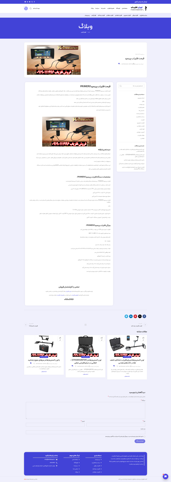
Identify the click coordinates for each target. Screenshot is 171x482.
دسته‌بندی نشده (140, 114)
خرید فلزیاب (68, 291)
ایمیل (83, 421)
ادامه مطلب (127, 376)
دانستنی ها (141, 111)
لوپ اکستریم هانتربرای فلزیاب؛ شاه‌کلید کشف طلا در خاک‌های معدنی (131, 150)
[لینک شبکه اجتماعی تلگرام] (25, 2)
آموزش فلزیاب (74, 295)
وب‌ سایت (143, 429)
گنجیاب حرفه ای (140, 132)
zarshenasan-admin (126, 64)
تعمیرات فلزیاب (60, 295)
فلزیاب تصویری (140, 123)
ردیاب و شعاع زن (140, 117)
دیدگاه (143, 401)
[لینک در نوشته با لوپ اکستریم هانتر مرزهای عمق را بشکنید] (44, 346)
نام (144, 421)
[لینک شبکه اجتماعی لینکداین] (27, 2)
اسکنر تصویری (141, 98)
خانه (89, 32)
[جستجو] (30, 8)
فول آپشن (83, 32)
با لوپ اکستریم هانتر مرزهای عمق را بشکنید (134, 160)
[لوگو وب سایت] (138, 8)
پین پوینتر (141, 104)
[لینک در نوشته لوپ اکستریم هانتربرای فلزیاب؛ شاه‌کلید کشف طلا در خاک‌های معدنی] (127, 346)
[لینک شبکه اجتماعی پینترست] (30, 2)
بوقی (143, 101)
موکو (25, 479)
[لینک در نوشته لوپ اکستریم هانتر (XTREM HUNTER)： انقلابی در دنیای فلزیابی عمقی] (85, 346)
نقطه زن (142, 138)
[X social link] (32, 2)
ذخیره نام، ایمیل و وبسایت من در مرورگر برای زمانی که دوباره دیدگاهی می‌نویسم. (124, 436)
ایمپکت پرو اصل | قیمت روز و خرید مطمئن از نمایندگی (131, 164)
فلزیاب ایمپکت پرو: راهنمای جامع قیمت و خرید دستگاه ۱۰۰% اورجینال (133, 168)
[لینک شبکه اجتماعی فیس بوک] (34, 2)
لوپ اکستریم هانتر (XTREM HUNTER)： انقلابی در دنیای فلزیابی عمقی (132, 155)
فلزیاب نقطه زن (140, 126)
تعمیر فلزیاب (141, 107)
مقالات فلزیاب (141, 135)
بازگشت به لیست (85, 325)
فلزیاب (142, 120)
